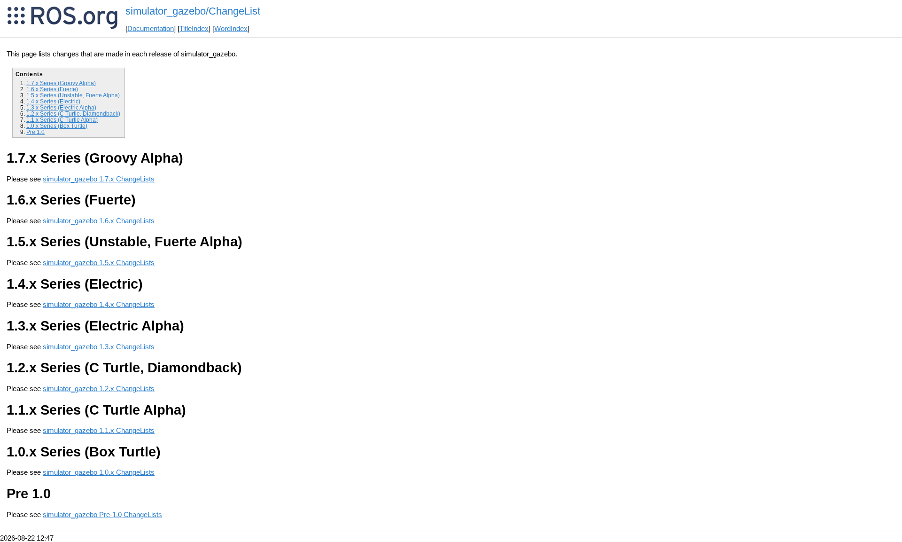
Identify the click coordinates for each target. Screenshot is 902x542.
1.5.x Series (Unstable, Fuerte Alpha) (73, 95)
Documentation (150, 28)
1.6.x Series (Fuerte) (52, 89)
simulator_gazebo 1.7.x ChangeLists (99, 179)
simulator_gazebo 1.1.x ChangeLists (99, 430)
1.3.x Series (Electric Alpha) (61, 107)
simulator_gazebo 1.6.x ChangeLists (99, 221)
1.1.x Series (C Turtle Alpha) (62, 120)
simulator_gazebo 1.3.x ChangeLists (99, 347)
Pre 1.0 (35, 132)
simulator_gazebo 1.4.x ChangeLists (99, 304)
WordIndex (231, 28)
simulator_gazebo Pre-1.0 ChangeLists (102, 514)
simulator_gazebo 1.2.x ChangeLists (99, 389)
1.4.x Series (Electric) (53, 101)
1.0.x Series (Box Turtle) (56, 126)
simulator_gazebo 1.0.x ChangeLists (99, 472)
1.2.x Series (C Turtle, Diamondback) (73, 113)
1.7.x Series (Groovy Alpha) (61, 83)
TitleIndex (194, 28)
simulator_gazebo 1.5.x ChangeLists (99, 263)
